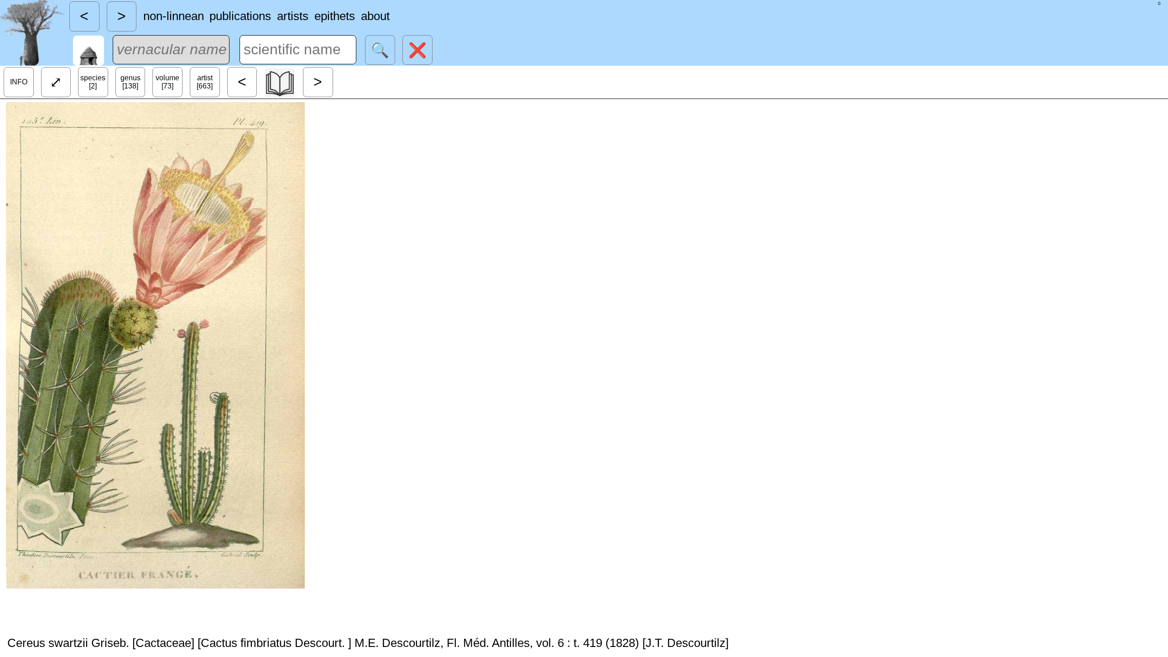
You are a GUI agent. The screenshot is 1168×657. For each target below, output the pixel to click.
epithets (334, 16)
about (375, 16)
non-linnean (173, 16)
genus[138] (130, 82)
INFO (18, 82)
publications (240, 16)
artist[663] (205, 82)
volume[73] (167, 82)
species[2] (92, 82)
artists (292, 16)
